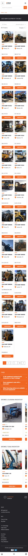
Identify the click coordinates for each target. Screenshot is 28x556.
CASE (26, 424)
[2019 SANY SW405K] (7, 216)
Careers (3, 535)
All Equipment (4, 510)
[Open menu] (2, 3)
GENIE (3, 424)
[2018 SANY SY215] (20, 96)
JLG (26, 471)
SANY (3, 44)
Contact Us (9, 498)
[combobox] (14, 7)
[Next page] (23, 362)
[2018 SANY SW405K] (7, 37)
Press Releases (4, 541)
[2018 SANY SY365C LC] (7, 186)
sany (6, 12)
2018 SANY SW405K (7, 46)
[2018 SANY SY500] (20, 186)
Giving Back (4, 539)
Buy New (3, 521)
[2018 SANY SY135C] (7, 96)
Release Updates (5, 529)
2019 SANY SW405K (7, 224)
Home (2, 12)
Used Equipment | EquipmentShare (15, 547)
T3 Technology (4, 525)
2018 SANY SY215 (19, 105)
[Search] (25, 7)
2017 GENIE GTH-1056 (8, 426)
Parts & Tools (4, 519)
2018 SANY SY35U (19, 135)
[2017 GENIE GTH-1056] (12, 412)
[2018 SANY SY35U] (20, 126)
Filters (5, 24)
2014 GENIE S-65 (6, 473)
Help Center (4, 527)
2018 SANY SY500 (19, 195)
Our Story (3, 534)
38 (19, 363)
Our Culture (3, 537)
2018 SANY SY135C (7, 105)
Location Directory (5, 512)
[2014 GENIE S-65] (12, 459)
